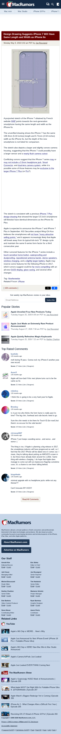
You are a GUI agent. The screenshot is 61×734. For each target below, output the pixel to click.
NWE (13, 121)
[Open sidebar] (58, 5)
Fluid (32, 730)
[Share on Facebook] (54, 288)
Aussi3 (14, 372)
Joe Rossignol (41, 43)
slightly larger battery (35, 261)
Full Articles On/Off (22, 730)
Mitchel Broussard (8, 581)
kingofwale (15, 474)
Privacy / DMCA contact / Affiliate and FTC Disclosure (19, 722)
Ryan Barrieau (35, 600)
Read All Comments (30, 499)
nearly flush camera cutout (35, 153)
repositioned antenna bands (28, 258)
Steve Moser (5, 610)
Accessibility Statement (9, 726)
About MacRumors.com (15, 542)
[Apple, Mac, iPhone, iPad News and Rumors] (20, 7)
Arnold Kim (5, 562)
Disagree (30, 366)
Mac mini (8, 11)
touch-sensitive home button (16, 255)
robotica (14, 391)
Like (24, 366)
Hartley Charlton (53, 339)
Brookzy (14, 407)
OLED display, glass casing (23, 270)
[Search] (53, 4)
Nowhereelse (14, 278)
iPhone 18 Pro (39, 11)
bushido (14, 354)
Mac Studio (22, 11)
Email (3, 567)
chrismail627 (16, 433)
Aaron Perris (35, 610)
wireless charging (11, 261)
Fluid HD (38, 730)
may (52, 159)
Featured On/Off (8, 730)
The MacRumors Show (20, 672)
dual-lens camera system (29, 165)
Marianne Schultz (36, 591)
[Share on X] (48, 288)
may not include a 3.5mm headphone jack (22, 162)
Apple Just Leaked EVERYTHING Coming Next (30, 665)
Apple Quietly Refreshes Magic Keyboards (31, 336)
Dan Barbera (6, 600)
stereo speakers (49, 258)
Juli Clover (5, 572)
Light (49, 730)
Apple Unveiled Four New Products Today (31, 312)
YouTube (10, 624)
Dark (54, 730)
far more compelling (41, 267)
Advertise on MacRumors (16, 550)
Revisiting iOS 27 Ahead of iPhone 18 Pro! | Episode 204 (34, 714)
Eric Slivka (34, 562)
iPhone (21, 281)
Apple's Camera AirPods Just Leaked (26, 657)
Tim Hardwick (35, 581)
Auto (44, 730)
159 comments (11, 288)
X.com (9, 567)
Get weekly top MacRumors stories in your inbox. (30, 295)
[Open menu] (3, 4)
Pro (27, 171)
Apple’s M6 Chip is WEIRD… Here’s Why (28, 631)
